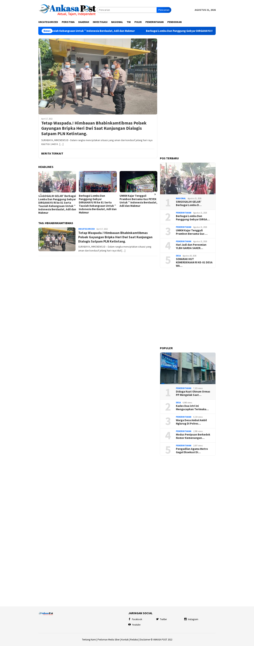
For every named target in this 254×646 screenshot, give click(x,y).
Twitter (163, 619)
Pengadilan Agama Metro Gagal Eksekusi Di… (192, 450)
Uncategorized (86, 229)
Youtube (136, 624)
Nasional (181, 198)
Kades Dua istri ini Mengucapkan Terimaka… (192, 407)
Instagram (193, 619)
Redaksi (134, 639)
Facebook (137, 619)
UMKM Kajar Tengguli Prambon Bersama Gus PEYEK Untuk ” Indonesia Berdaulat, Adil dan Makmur (138, 201)
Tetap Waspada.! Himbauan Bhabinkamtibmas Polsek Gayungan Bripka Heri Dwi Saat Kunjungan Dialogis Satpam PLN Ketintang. (94, 128)
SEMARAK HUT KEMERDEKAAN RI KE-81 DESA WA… (194, 262)
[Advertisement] (188, 94)
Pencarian (163, 10)
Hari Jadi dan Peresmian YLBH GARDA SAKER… (191, 246)
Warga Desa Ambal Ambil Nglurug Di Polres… (191, 422)
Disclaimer (145, 639)
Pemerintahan (183, 212)
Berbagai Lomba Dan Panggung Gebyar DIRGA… (193, 217)
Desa (178, 255)
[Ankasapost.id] (67, 9)
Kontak (124, 639)
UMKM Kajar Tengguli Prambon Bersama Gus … (192, 232)
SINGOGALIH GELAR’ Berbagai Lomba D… (189, 203)
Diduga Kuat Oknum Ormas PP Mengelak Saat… (193, 393)
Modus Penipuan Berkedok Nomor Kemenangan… (193, 436)
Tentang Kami (89, 639)
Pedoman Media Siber (109, 639)
